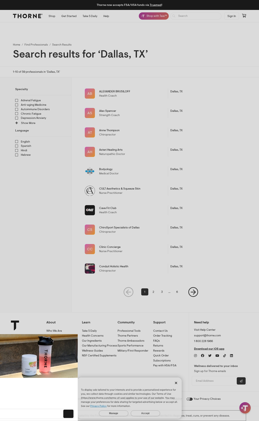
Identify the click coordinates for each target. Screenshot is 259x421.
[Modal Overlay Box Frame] (41, 377)
